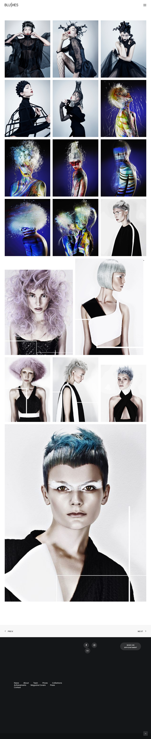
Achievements (20, 685)
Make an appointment (130, 646)
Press (52, 685)
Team (35, 683)
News (16, 683)
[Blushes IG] (94, 645)
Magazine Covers (38, 685)
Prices (45, 683)
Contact (17, 687)
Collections (57, 683)
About (26, 683)
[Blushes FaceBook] (86, 645)
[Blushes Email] (87, 650)
